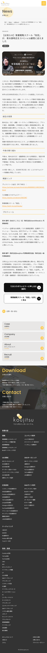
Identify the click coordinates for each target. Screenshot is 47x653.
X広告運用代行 (6, 497)
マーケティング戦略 (7, 570)
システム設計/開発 (7, 611)
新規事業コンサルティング (9, 447)
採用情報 (8, 355)
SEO (3, 564)
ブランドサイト (6, 619)
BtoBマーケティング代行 (9, 450)
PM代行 (26, 508)
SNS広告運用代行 (7, 491)
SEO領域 (5, 457)
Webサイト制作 (29, 485)
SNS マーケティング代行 (31, 461)
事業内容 (5, 430)
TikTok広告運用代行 (7, 500)
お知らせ (5, 46)
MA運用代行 (5, 535)
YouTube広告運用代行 (8, 508)
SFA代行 (4, 533)
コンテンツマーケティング (9, 605)
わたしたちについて (9, 345)
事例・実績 (6, 548)
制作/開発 (4, 630)
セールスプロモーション (8, 592)
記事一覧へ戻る (12, 311)
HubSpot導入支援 (7, 538)
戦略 (3, 435)
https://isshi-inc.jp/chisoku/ (12, 206)
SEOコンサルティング (8, 461)
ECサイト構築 (28, 502)
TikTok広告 (5, 556)
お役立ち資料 (36, 637)
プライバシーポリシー (39, 642)
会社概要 (9, 335)
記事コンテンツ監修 (7, 478)
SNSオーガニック (30, 457)
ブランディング (6, 581)
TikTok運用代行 (28, 472)
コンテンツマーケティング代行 (10, 472)
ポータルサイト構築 (29, 500)
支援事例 (7, 324)
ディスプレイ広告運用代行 (9, 513)
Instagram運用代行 (29, 467)
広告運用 (5, 485)
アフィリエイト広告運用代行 (10, 511)
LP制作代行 (27, 494)
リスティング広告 (7, 583)
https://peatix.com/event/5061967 (14, 198)
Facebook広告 (6, 553)
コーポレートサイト (7, 597)
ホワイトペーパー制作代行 (31, 442)
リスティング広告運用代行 (9, 489)
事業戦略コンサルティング (9, 439)
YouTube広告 (6, 559)
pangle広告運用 (6, 502)
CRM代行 (4, 530)
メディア (4, 614)
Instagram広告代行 (7, 505)
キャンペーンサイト (7, 617)
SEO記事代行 (5, 464)
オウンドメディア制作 (30, 489)
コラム (4, 642)
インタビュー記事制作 (30, 445)
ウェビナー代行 (6, 541)
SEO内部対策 (5, 475)
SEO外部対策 (5, 467)
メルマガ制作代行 (29, 439)
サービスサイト (6, 600)
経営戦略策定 (5, 445)
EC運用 (4, 586)
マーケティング (6, 625)
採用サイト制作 (28, 497)
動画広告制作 (5, 516)
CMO (3, 561)
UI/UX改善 (5, 575)
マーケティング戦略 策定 (9, 442)
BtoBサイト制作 (28, 491)
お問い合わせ (36, 640)
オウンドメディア (7, 567)
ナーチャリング (7, 526)
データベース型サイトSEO (9, 469)
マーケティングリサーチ (8, 589)
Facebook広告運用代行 (8, 494)
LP (2, 572)
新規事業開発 (5, 622)
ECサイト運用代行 (29, 505)
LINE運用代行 (28, 475)
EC (3, 594)
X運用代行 (27, 464)
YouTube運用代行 (29, 469)
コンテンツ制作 (29, 435)
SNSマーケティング (7, 578)
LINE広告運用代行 (7, 519)
